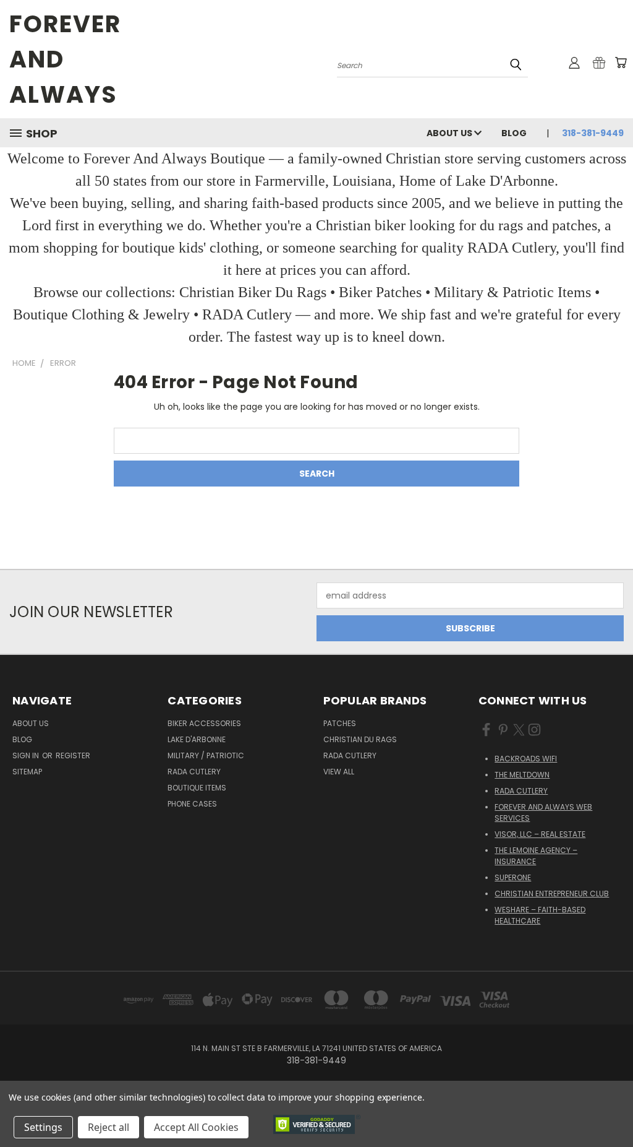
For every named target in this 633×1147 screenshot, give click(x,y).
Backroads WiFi (526, 758)
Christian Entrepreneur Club (552, 893)
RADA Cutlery (194, 771)
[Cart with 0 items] (620, 62)
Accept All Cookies (196, 1127)
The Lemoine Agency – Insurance (536, 856)
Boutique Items (197, 787)
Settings (43, 1127)
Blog (514, 133)
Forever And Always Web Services (543, 812)
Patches (339, 723)
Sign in (26, 755)
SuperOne (513, 877)
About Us (450, 133)
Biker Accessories (204, 723)
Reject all (108, 1127)
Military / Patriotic (206, 755)
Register (73, 755)
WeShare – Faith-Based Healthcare (540, 915)
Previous (614, 1108)
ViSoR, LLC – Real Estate (540, 834)
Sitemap (27, 771)
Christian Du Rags (360, 739)
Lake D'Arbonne (197, 739)
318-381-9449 (593, 133)
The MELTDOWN (522, 774)
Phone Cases (192, 804)
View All (338, 771)
